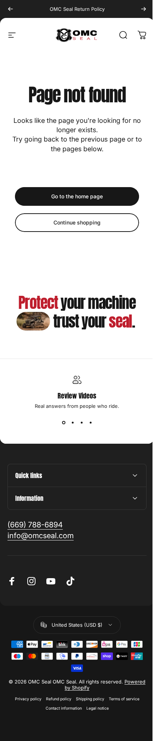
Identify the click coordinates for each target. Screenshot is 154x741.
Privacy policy (25, 699)
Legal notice (94, 708)
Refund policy (55, 699)
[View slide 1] (63, 422)
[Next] (143, 9)
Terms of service (121, 699)
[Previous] (10, 9)
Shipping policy (87, 699)
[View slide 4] (90, 422)
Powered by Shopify (86, 688)
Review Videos (77, 396)
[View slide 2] (72, 422)
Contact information (61, 708)
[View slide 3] (81, 422)
